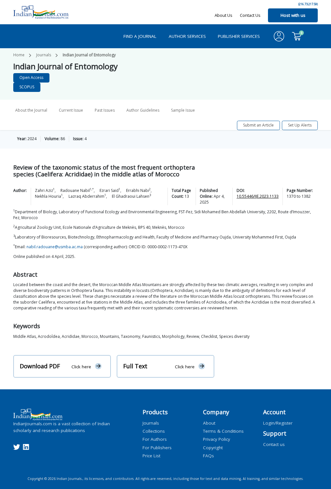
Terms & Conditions (223, 431)
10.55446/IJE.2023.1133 (258, 196)
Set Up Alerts (300, 125)
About (209, 423)
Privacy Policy (216, 439)
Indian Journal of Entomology (89, 55)
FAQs (208, 455)
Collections (154, 431)
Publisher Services (239, 36)
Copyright (213, 447)
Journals (43, 55)
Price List (151, 455)
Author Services (187, 36)
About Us (223, 15)
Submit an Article (258, 125)
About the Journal (31, 110)
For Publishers (157, 447)
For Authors (155, 439)
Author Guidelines (142, 110)
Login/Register (278, 423)
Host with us (293, 15)
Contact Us (250, 15)
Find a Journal (139, 36)
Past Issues (105, 110)
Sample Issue (183, 110)
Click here (81, 366)
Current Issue (71, 110)
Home (19, 55)
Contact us (274, 444)
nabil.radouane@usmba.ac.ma (55, 247)
